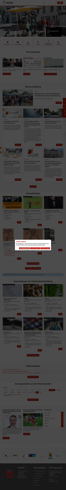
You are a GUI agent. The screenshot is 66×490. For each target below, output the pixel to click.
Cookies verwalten (35, 248)
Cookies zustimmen (45, 248)
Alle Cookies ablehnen (24, 248)
